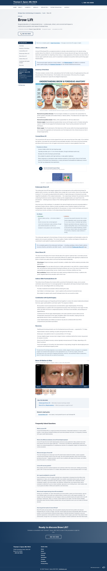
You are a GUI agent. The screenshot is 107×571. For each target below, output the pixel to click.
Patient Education (56, 7)
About (20, 7)
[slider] (62, 374)
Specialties (44, 7)
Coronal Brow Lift (23, 51)
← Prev (80, 386)
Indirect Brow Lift (23, 58)
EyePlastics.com (63, 569)
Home (14, 7)
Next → (85, 386)
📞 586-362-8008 (25, 33)
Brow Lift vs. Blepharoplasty (46, 405)
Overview (21, 45)
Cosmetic (27, 7)
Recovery (21, 65)
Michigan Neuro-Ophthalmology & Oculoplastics (29, 13)
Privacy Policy (44, 563)
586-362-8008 (88, 2)
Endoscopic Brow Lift (24, 53)
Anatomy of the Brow (24, 48)
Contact (66, 7)
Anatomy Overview (55, 64)
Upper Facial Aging (55, 43)
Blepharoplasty (68, 62)
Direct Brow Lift (23, 56)
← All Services (21, 85)
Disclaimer (43, 561)
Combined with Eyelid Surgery (24, 62)
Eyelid (44, 13)
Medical (35, 7)
